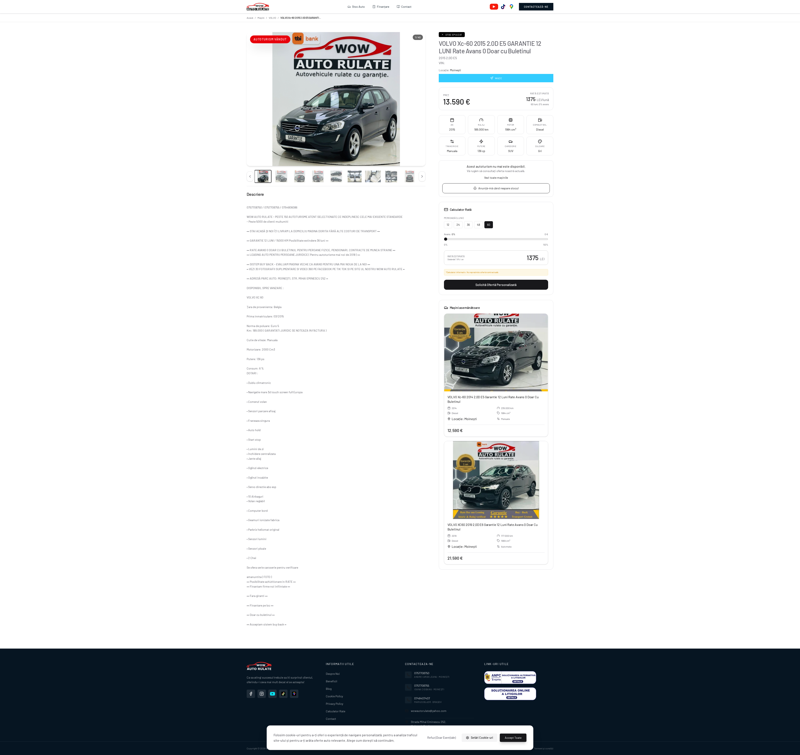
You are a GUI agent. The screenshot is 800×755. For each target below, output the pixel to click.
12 (448, 224)
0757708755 (421, 685)
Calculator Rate (335, 711)
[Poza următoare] (422, 176)
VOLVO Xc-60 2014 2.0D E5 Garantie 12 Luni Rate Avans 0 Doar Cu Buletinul (493, 399)
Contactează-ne (536, 6)
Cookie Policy (334, 696)
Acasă (250, 17)
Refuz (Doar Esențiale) (441, 737)
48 (478, 224)
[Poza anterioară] (250, 176)
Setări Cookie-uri (482, 737)
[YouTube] (494, 6)
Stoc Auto (358, 6)
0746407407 (422, 698)
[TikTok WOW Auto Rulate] (283, 694)
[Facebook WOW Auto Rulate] (251, 694)
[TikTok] (503, 6)
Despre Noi (333, 673)
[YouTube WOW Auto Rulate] (272, 694)
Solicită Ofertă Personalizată (495, 285)
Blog (328, 688)
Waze (498, 78)
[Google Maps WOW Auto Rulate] (294, 694)
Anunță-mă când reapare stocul (498, 188)
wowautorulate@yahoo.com (428, 711)
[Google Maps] (511, 6)
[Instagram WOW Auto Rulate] (262, 694)
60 (488, 224)
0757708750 (421, 673)
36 (468, 224)
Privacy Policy (334, 703)
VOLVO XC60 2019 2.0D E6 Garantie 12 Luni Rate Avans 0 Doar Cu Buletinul (493, 527)
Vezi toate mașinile (496, 177)
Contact (406, 6)
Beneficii (331, 681)
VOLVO (272, 17)
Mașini (261, 17)
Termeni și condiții (543, 748)
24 (458, 224)
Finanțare (383, 6)
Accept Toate (513, 737)
